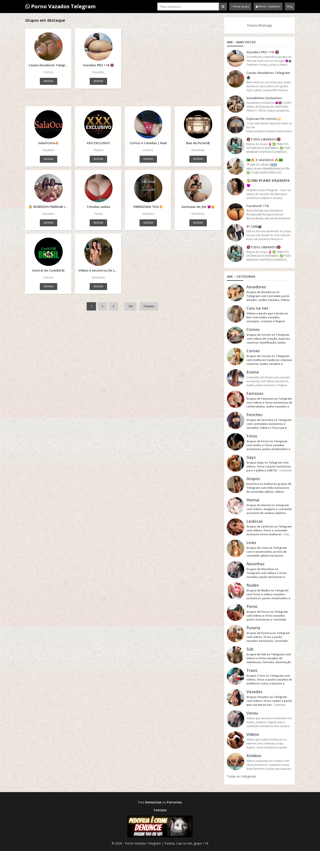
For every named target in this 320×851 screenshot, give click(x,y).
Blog (290, 6)
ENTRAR (48, 81)
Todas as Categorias (241, 776)
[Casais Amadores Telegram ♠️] (48, 46)
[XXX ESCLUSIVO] (98, 124)
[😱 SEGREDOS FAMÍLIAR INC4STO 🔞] (48, 188)
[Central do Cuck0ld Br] (48, 252)
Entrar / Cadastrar (269, 6)
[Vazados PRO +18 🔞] (98, 46)
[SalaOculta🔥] (48, 124)
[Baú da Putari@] (198, 124)
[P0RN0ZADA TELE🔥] (148, 188)
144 (130, 306)
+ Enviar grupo (240, 6)
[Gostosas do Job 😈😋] (198, 188)
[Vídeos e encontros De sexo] (98, 252)
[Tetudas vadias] (98, 188)
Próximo (149, 306)
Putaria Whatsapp (259, 25)
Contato (160, 810)
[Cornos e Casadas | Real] (148, 124)
